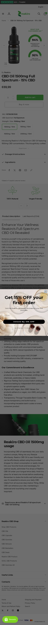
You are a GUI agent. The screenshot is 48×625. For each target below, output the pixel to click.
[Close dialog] (45, 291)
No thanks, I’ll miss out (24, 328)
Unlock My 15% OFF (23, 322)
